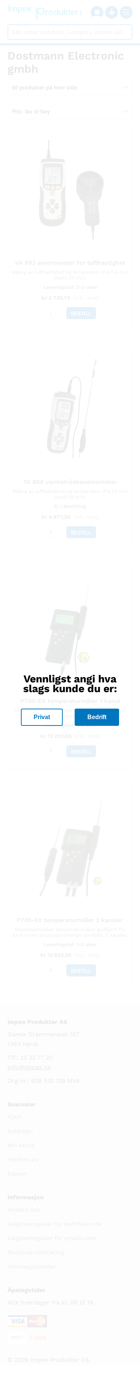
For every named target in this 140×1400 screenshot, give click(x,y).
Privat (42, 717)
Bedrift (96, 717)
